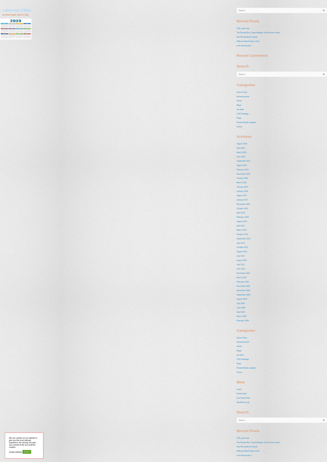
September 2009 (243, 295)
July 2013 (241, 243)
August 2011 (242, 260)
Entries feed (242, 393)
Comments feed (243, 398)
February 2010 (243, 282)
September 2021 (243, 161)
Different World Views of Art (248, 41)
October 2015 (242, 208)
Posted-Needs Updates (246, 122)
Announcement (243, 96)
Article (239, 101)
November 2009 (243, 290)
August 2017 (242, 195)
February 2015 (243, 217)
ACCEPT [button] (27, 452)
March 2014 (242, 230)
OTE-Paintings (243, 114)
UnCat (239, 127)
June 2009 (241, 308)
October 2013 (242, 234)
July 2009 (241, 303)
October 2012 (242, 247)
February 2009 (243, 320)
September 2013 (243, 239)
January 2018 (242, 191)
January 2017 (242, 200)
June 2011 (241, 269)
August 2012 (242, 251)
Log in (239, 389)
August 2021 (242, 165)
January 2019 (242, 187)
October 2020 (242, 178)
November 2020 (243, 174)
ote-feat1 (240, 109)
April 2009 (241, 312)
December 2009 (243, 286)
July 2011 (240, 264)
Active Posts (242, 92)
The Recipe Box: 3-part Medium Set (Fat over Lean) (258, 32)
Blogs (239, 105)
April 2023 (241, 148)
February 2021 (243, 169)
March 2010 (242, 277)
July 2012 (241, 256)
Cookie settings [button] (15, 452)
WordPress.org (243, 402)
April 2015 (241, 213)
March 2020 (242, 182)
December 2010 (243, 273)
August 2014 (242, 221)
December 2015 (243, 204)
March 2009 (242, 316)
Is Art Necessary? (244, 45)
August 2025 (242, 144)
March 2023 (242, 152)
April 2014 (241, 226)
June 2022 (241, 157)
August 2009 (242, 299)
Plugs (239, 118)
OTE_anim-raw (243, 28)
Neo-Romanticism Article (247, 37)
